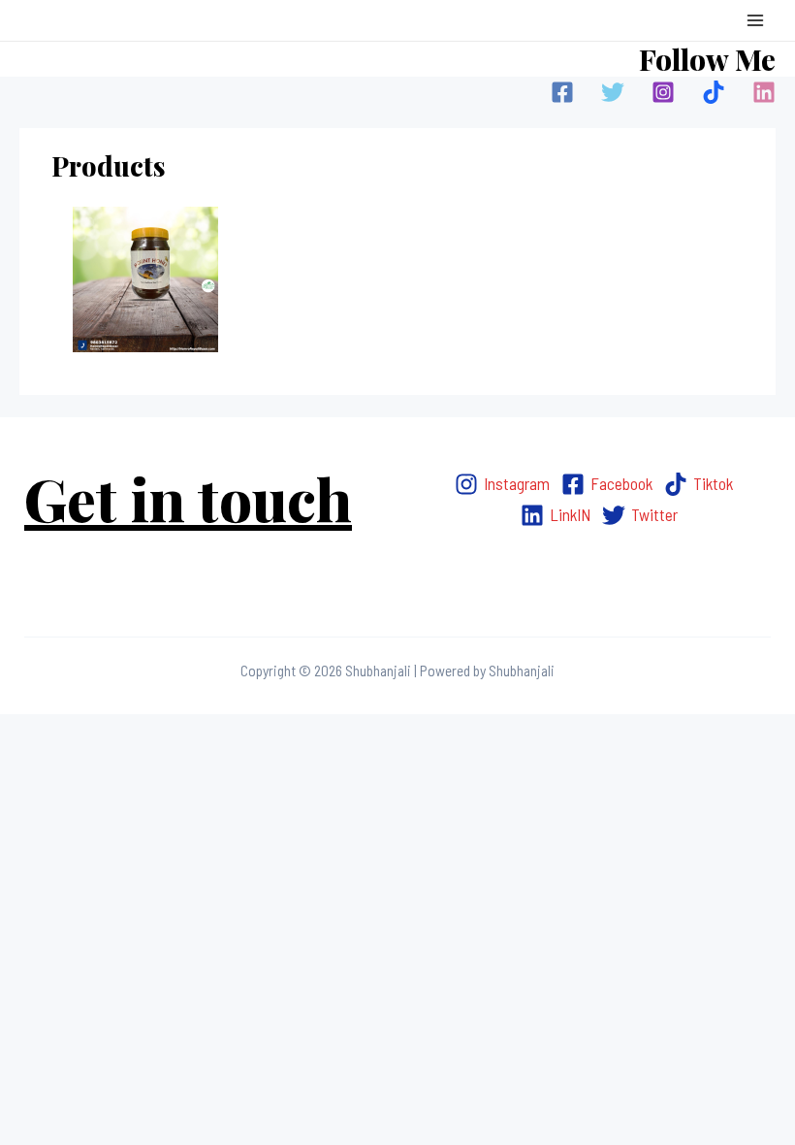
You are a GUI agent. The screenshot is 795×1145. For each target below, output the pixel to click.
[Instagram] (663, 92)
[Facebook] (562, 92)
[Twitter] (612, 92)
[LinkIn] (764, 92)
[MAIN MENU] (755, 20)
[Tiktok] (713, 92)
